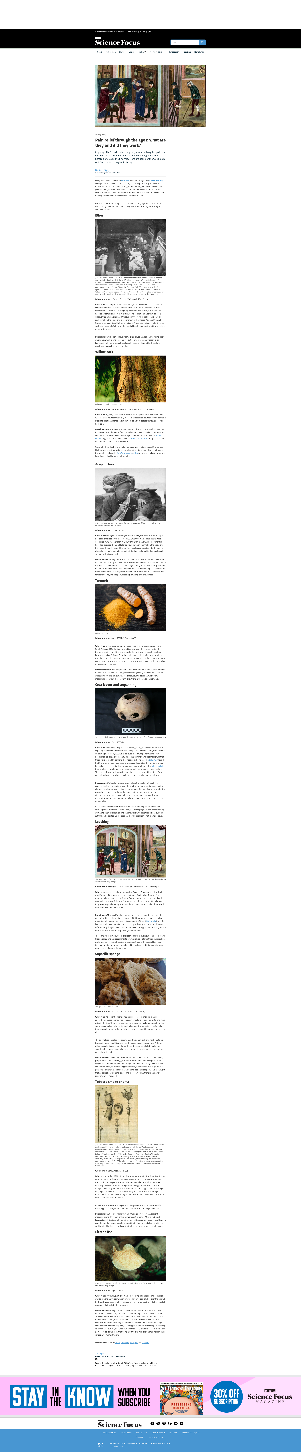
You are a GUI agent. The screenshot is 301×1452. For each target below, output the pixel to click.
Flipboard (145, 1342)
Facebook (125, 1342)
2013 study (153, 760)
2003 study (151, 921)
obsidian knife (158, 766)
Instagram (134, 1342)
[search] (202, 42)
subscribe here (155, 180)
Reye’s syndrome (124, 453)
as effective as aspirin (139, 438)
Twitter (117, 1342)
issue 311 (125, 180)
